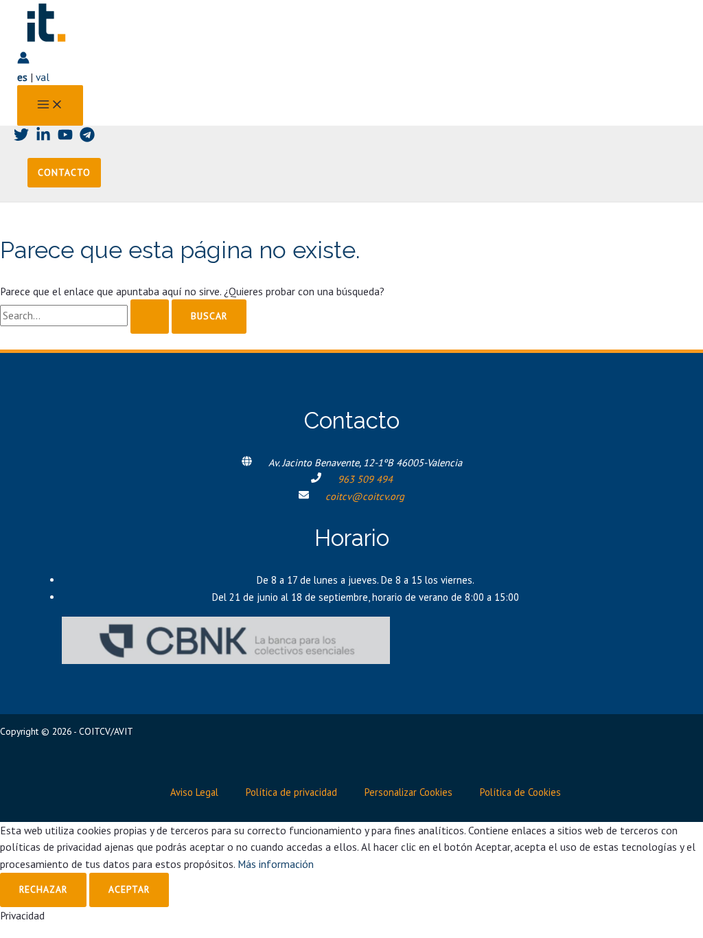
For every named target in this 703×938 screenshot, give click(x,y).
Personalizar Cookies (408, 792)
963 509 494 (365, 478)
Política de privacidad (291, 792)
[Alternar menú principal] (50, 105)
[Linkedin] (43, 138)
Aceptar (129, 889)
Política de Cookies (520, 792)
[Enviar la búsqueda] (149, 316)
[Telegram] (87, 138)
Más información (276, 864)
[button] (64, 173)
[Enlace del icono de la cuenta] (23, 60)
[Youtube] (65, 138)
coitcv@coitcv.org (364, 496)
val (42, 77)
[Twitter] (21, 138)
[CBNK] (226, 660)
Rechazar (43, 889)
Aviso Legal (194, 792)
